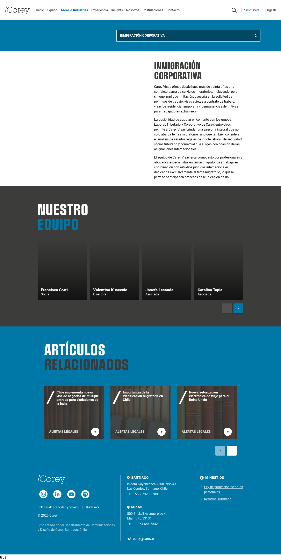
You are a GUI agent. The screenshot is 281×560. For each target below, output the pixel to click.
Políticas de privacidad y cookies (58, 507)
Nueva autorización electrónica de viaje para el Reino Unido (209, 396)
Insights (117, 10)
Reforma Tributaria (217, 499)
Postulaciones (153, 10)
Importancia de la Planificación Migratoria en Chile (143, 396)
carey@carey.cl (143, 539)
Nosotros (132, 10)
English (270, 10)
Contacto (173, 10)
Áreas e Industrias (74, 10)
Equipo (52, 10)
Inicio (40, 10)
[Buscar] (234, 10)
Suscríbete (251, 10)
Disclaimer (92, 507)
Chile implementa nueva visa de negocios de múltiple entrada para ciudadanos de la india (78, 398)
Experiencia (99, 10)
